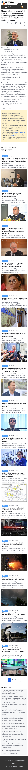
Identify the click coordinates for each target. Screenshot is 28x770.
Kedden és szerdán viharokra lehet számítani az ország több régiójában (13, 579)
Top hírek (8, 687)
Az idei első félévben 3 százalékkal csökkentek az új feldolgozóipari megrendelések (13, 509)
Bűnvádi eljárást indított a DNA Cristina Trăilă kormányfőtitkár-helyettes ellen (14, 299)
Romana (19, 3)
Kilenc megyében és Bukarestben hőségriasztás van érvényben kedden (13, 614)
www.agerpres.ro (15, 135)
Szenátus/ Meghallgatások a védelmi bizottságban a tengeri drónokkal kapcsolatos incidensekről (13, 692)
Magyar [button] (13, 763)
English (24, 3)
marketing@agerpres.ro (19, 132)
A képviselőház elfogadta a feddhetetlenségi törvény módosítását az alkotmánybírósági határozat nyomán (12, 718)
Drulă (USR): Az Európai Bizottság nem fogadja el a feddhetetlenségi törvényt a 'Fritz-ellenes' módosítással (14, 369)
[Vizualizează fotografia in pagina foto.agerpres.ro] (14, 37)
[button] (25, 7)
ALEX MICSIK (9, 51)
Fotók (9, 7)
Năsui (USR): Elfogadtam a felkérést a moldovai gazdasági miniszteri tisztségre (14, 404)
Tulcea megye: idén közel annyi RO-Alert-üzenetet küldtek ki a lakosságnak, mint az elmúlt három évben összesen (13, 650)
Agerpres (10, 760)
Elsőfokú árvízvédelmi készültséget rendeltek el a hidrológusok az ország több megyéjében (14, 474)
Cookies (21, 766)
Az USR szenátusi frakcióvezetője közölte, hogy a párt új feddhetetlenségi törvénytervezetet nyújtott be (13, 230)
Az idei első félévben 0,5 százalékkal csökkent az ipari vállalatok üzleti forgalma (13, 544)
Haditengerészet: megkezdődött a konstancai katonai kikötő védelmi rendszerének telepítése (12, 195)
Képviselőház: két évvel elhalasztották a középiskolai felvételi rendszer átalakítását (14, 704)
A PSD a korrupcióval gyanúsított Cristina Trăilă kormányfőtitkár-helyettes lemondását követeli (12, 264)
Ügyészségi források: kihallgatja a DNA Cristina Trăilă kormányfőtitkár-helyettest (14, 439)
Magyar (9, 47)
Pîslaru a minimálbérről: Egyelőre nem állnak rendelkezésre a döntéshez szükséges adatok (14, 334)
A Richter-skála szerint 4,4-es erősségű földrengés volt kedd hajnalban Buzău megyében (12, 745)
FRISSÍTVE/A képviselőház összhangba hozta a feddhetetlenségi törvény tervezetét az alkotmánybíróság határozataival (14, 698)
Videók (15, 7)
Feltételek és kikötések (11, 766)
